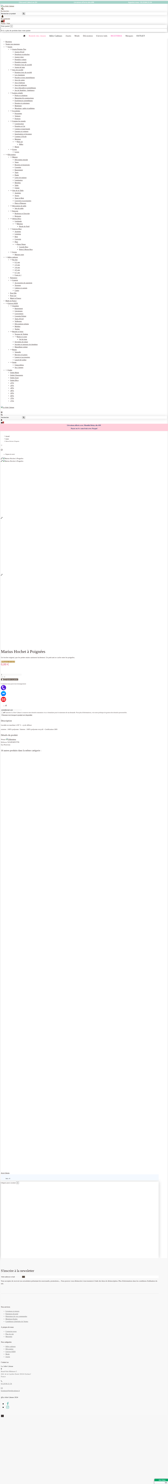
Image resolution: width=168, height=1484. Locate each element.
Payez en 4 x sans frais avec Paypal (84, 428)
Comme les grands (19, 121)
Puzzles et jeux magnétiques (25, 77)
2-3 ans (17, 265)
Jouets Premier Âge (19, 49)
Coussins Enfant (20, 316)
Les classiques (20, 75)
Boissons (18, 216)
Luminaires (19, 180)
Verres (17, 196)
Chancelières (19, 365)
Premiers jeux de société (23, 65)
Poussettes (18, 113)
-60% (12, 396)
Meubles (18, 183)
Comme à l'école (21, 136)
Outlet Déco (14, 380)
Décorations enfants (22, 324)
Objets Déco (16, 219)
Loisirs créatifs (17, 93)
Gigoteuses (19, 311)
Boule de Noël (24, 226)
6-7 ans (17, 272)
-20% (12, 385)
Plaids (17, 175)
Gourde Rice (23, 247)
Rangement (19, 170)
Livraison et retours (12, 1311)
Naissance (13, 278)
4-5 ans (17, 270)
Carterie (15, 280)
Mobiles (17, 326)
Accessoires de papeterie (23, 283)
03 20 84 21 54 (6, 1384)
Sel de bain (23, 339)
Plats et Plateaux (20, 203)
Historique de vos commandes (16, 1316)
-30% (12, 388)
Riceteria (8, 42)
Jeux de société (17, 70)
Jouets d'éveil (19, 52)
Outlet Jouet (14, 378)
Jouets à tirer (19, 57)
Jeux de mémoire (21, 85)
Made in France (15, 298)
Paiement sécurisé (11, 1314)
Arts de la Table (18, 190)
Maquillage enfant (21, 347)
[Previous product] (1, 445)
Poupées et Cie (20, 126)
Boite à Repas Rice (26, 249)
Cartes (17, 290)
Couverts (18, 239)
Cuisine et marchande (22, 129)
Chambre (15, 306)
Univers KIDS (13, 303)
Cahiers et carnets (21, 288)
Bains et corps (22, 337)
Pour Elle (13, 293)
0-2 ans (17, 262)
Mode (7, 1354)
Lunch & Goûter (20, 360)
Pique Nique (21, 244)
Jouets (10, 47)
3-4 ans (17, 267)
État (2, 745)
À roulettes (16, 111)
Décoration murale (21, 160)
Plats (16, 242)
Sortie (14, 362)
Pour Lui (13, 296)
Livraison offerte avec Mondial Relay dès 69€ (84, 425)
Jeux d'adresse (20, 83)
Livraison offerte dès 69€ (84, 2)
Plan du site (9, 1334)
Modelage (18, 106)
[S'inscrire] (23, 1277)
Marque (3, 739)
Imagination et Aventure (23, 134)
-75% (12, 401)
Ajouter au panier (11, 679)
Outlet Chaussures (16, 375)
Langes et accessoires (22, 357)
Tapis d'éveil (19, 319)
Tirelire (17, 329)
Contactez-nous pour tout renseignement (13, 684)
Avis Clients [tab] (5, 1173)
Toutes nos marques (12, 44)
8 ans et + (18, 275)
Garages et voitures (21, 131)
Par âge (15, 260)
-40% (12, 391)
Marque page (19, 254)
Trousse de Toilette (21, 334)
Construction (19, 124)
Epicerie (15, 211)
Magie (17, 147)
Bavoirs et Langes (21, 355)
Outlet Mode (14, 373)
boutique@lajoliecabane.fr (10, 1391)
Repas (14, 349)
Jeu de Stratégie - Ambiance (25, 90)
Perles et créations (21, 95)
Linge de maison (21, 177)
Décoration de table (19, 206)
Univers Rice (17, 229)
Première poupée (21, 62)
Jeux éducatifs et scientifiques (25, 88)
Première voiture (20, 59)
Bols (16, 237)
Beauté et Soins (17, 331)
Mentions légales (11, 1319)
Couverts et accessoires (23, 201)
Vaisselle (18, 352)
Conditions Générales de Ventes (16, 1321)
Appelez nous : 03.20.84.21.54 (140, 2)
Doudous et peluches (22, 54)
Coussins (18, 167)
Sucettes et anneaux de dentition (26, 344)
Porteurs (17, 119)
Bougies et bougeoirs (22, 165)
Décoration (12, 154)
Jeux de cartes (20, 80)
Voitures (17, 116)
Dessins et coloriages (22, 103)
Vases (17, 162)
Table (17, 185)
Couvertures (19, 314)
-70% (12, 398)
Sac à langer (19, 367)
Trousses (18, 285)
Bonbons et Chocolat (22, 213)
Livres (14, 149)
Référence (4, 742)
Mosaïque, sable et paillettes (25, 108)
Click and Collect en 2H (28, 2)
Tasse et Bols (19, 198)
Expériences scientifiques (24, 101)
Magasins (8, 1336)
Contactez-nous (11, 1331)
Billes (21, 144)
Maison (15, 157)
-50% (12, 393)
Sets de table (19, 208)
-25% (12, 383)
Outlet (10, 370)
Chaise (17, 188)
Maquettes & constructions (24, 98)
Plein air (20, 142)
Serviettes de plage (21, 342)
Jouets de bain (20, 67)
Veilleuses (18, 321)
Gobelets (18, 234)
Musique (18, 139)
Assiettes (18, 193)
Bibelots (20, 224)
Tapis (16, 172)
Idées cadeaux (13, 257)
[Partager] (6, 706)
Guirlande (18, 221)
